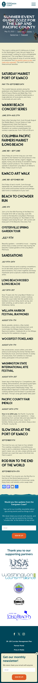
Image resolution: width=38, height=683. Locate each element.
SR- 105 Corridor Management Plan (19, 641)
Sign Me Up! (19, 536)
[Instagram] (23, 634)
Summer (20, 32)
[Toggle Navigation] (33, 4)
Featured (24, 35)
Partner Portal (19, 646)
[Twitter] (19, 634)
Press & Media (19, 650)
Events (29, 32)
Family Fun (14, 35)
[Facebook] (14, 634)
